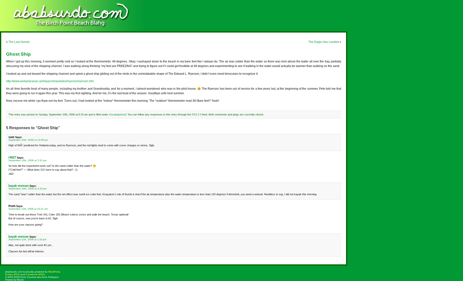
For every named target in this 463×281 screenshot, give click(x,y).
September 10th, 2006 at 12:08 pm (28, 140)
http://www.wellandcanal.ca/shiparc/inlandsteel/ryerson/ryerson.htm (50, 81)
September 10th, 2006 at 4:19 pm (27, 188)
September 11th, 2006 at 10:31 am (28, 208)
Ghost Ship (18, 54)
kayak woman (18, 185)
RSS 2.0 (196, 114)
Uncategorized (117, 114)
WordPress (54, 271)
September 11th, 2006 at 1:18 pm (27, 239)
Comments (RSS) (35, 274)
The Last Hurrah (19, 42)
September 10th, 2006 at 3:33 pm (27, 160)
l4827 (12, 157)
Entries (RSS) (12, 274)
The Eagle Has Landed (323, 42)
